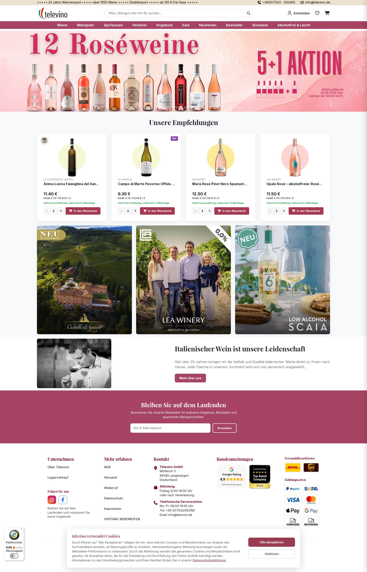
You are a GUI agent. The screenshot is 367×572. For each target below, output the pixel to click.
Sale (185, 25)
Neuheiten (207, 25)
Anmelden (224, 428)
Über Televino (58, 467)
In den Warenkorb (85, 211)
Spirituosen (113, 25)
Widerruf (111, 488)
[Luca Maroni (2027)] (44, 140)
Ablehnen (272, 554)
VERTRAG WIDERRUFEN (122, 519)
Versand (110, 477)
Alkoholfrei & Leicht (293, 25)
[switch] (14, 555)
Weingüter (85, 25)
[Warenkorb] (327, 13)
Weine (62, 25)
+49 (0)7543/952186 (180, 510)
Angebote (164, 25)
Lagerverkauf (58, 477)
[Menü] (21, 530)
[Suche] (249, 13)
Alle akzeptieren (272, 542)
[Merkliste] (317, 13)
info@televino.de (180, 515)
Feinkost (140, 25)
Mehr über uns (190, 378)
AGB (107, 467)
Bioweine (260, 25)
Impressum (112, 509)
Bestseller (234, 25)
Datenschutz (113, 498)
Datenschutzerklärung (209, 560)
